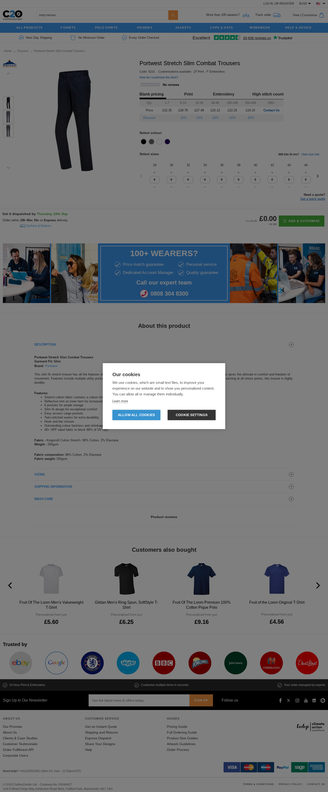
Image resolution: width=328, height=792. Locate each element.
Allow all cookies (136, 415)
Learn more (120, 401)
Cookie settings (191, 415)
